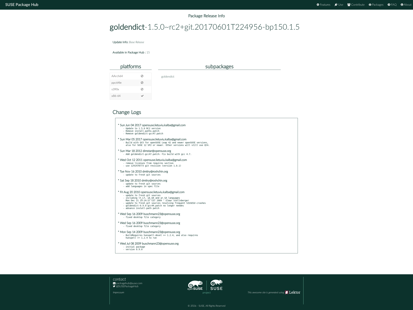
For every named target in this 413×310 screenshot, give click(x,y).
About (407, 4)
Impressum (118, 292)
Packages (377, 4)
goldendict (127, 27)
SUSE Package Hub (21, 5)
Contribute (357, 4)
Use (340, 4)
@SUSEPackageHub (126, 286)
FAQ (393, 4)
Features (324, 4)
